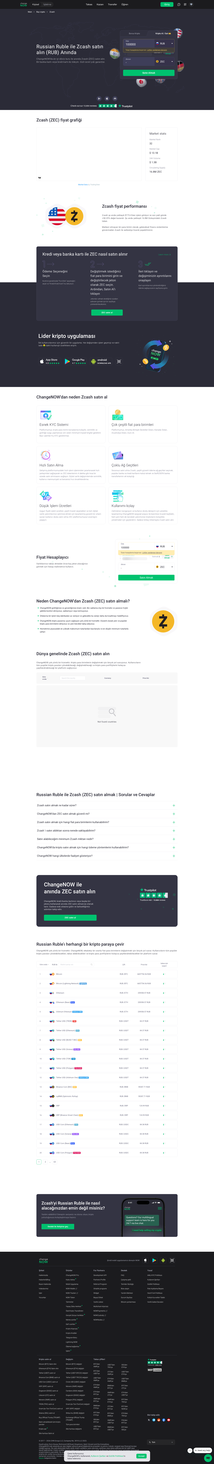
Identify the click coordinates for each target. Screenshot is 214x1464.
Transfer (112, 4)
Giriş (167, 4)
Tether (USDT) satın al (47, 1373)
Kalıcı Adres (70, 1280)
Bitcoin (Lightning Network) (71, 983)
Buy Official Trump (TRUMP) (49, 1417)
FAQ (122, 1275)
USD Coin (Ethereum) (67, 1124)
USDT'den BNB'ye (125, 1380)
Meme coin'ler (71, 1320)
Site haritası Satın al (46, 1433)
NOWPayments (99, 1311)
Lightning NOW (71, 1342)
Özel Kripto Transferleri (74, 1311)
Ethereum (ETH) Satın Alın (49, 1368)
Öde (127, 41)
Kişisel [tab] (35, 4)
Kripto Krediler (71, 1333)
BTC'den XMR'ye (97, 1365)
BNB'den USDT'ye (110, 1428)
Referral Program (100, 1284)
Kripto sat (42, 1429)
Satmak (155, 556)
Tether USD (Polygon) (68, 1068)
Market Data (89, 185)
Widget (96, 1293)
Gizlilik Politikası (153, 1284)
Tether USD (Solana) (68, 1049)
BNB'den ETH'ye (97, 1407)
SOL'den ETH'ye (124, 1366)
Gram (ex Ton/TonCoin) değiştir (78, 1404)
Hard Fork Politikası (154, 1293)
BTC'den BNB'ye (110, 1414)
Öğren (124, 4)
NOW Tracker (71, 1293)
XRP (58, 1106)
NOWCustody (99, 1315)
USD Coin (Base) (65, 1143)
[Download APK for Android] (101, 361)
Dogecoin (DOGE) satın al (48, 1391)
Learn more (163, 254)
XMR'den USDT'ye (110, 1421)
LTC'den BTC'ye (110, 1407)
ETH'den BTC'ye (97, 1393)
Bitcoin (59, 974)
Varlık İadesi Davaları (155, 1302)
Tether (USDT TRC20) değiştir (77, 1377)
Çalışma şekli (126, 1280)
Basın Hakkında (45, 1284)
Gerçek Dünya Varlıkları (75, 1315)
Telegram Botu (71, 1338)
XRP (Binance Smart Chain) (69, 1115)
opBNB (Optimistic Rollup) (67, 1096)
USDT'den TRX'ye (111, 1366)
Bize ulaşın (125, 1289)
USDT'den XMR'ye (97, 1379)
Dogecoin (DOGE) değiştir (75, 1395)
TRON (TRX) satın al (46, 1404)
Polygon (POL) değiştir (74, 1400)
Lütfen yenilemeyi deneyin (157, 50)
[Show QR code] (119, 361)
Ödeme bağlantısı (72, 1346)
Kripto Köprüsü (72, 1329)
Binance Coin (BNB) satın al (49, 1377)
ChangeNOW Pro (72, 1275)
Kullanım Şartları (153, 1280)
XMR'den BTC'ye (97, 1400)
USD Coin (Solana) (67, 1134)
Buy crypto (40, 12)
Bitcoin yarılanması (128, 1302)
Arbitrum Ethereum (69, 1012)
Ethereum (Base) (65, 1002)
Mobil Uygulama (72, 1284)
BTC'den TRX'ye (124, 1400)
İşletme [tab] (47, 4)
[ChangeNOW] (23, 4)
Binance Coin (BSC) (66, 1087)
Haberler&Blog (44, 1280)
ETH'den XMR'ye (97, 1386)
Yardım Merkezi (127, 1293)
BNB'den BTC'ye (110, 1387)
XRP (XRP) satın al (46, 1386)
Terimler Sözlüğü (127, 1284)
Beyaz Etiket (98, 1297)
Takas (89, 4)
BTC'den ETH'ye (97, 1414)
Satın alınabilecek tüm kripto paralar (49, 1423)
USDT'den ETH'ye (125, 1373)
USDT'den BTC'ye (97, 1427)
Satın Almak (148, 73)
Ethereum (60, 993)
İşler (40, 1293)
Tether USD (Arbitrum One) (72, 1077)
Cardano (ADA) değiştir (74, 1391)
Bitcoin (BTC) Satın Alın (47, 1364)
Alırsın (128, 59)
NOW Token (70, 1297)
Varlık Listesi (98, 1302)
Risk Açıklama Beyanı (155, 1289)
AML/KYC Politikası (154, 1275)
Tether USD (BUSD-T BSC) (68, 1040)
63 (55, 1162)
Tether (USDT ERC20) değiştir (77, 1373)
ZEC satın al (107, 312)
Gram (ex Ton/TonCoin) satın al (51, 1409)
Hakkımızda (43, 1275)
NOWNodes (98, 1320)
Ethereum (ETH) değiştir (75, 1368)
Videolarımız (43, 1289)
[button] (164, 43)
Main (30, 12)
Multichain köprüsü (101, 1306)
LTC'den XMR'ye (110, 1373)
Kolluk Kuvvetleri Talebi (156, 1297)
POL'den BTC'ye (124, 1421)
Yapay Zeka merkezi (73, 1306)
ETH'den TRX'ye (124, 1414)
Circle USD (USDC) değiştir (76, 1382)
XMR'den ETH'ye (110, 1400)
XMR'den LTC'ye (110, 1394)
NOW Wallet (70, 1289)
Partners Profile (100, 1280)
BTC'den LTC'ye (124, 1387)
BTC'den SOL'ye (124, 1428)
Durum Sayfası (126, 1297)
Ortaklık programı (100, 1289)
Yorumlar (42, 1297)
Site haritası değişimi (74, 1429)
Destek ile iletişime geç (58, 1226)
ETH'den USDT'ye (124, 1394)
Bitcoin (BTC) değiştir (74, 1364)
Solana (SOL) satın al (47, 1413)
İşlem (68, 1351)
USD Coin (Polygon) (68, 1153)
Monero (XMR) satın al (47, 1400)
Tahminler (69, 1302)
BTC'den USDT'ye (97, 1372)
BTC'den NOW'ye (124, 1407)
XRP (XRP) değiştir (73, 1409)
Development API (100, 1275)
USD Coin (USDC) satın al (48, 1382)
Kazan (100, 4)
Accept (141, 1456)
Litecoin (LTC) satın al (47, 1395)
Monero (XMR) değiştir (74, 1386)
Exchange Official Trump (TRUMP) (75, 1418)
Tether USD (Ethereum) (67, 1030)
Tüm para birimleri (73, 1424)
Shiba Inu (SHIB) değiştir (75, 1413)
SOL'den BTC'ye (96, 1420)
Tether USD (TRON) (66, 1021)
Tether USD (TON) (65, 1059)
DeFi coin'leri (70, 1324)
